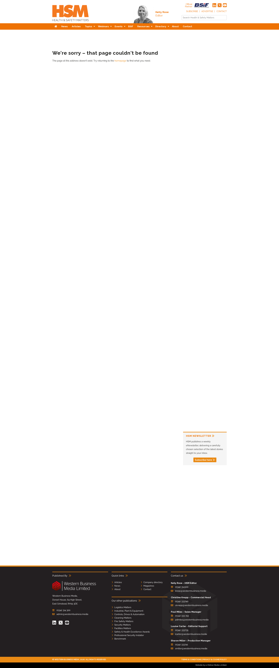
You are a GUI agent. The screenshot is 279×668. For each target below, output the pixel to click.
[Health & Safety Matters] (70, 22)
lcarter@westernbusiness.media (191, 634)
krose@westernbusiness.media (190, 591)
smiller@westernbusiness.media (191, 648)
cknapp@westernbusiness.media (191, 605)
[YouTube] (225, 5)
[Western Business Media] (74, 590)
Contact (222, 11)
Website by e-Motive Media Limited (210, 665)
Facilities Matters (122, 628)
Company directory (153, 582)
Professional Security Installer (129, 635)
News (117, 586)
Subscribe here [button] (203, 460)
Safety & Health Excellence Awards (132, 631)
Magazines (148, 586)
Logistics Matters (122, 607)
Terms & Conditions (191, 659)
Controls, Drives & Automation (129, 614)
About (117, 589)
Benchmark (120, 638)
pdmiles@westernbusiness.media (192, 619)
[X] (219, 5)
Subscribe (192, 11)
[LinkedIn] (214, 5)
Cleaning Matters (122, 618)
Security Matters (122, 624)
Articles (118, 582)
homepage (120, 60)
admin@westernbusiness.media (72, 614)
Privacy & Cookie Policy (215, 659)
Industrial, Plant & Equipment (128, 611)
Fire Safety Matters (123, 621)
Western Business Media (66, 659)
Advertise (207, 11)
